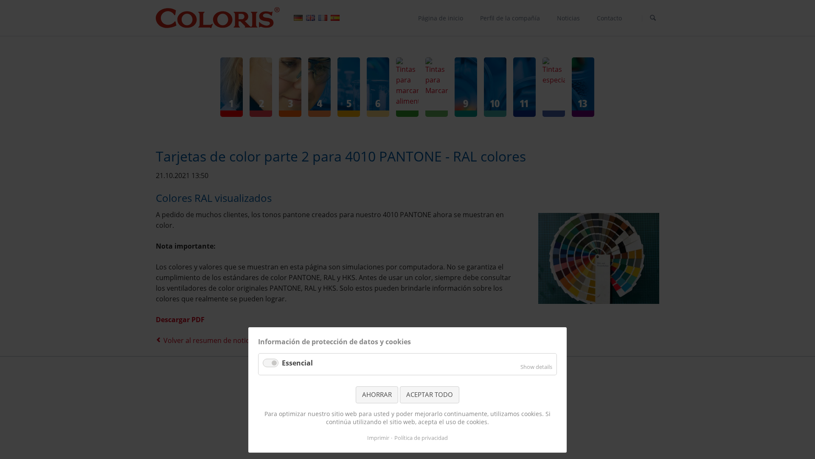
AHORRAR (377, 394)
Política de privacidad (421, 438)
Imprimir (378, 438)
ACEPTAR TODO (429, 394)
